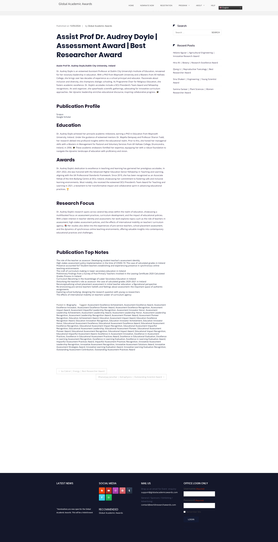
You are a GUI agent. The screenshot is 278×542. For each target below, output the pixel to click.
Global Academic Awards (75, 4)
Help (213, 5)
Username (194, 467)
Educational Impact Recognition (150, 342)
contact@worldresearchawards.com (158, 484)
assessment (84, 226)
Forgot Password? (192, 508)
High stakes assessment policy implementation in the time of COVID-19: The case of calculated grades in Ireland (110, 274)
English (225, 8)
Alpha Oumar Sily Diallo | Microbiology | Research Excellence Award (110, 435)
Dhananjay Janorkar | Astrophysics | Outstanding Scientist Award (130, 388)
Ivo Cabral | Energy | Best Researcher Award (83, 382)
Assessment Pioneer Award (125, 326)
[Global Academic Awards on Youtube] (109, 470)
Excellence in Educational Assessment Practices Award (92, 347)
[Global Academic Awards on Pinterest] (122, 470)
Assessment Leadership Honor (127, 323)
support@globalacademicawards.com (159, 471)
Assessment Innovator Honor (131, 321)
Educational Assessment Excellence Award (119, 334)
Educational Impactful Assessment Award (76, 344)
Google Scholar (63, 128)
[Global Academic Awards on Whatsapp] (109, 476)
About (199, 5)
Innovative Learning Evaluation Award (104, 357)
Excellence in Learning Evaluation (109, 350)
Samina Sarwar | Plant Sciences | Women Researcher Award (193, 102)
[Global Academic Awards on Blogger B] (102, 470)
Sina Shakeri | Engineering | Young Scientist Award (194, 92)
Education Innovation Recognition (92, 331)
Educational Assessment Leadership (86, 339)
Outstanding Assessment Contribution (75, 360)
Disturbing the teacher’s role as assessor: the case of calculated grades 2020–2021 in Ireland (101, 292)
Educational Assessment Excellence (80, 334)
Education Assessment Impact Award (118, 328)
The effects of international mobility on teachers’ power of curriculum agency (93, 305)
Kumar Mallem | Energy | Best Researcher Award (71, 433)
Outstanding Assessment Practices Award (115, 360)
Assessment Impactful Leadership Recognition (93, 321)
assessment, (62, 233)
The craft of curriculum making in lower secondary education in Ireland (91, 281)
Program (183, 5)
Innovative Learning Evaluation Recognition (145, 357)
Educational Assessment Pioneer (121, 339)
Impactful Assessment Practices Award (75, 352)
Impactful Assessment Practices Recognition (116, 352)
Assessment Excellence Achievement (105, 315)
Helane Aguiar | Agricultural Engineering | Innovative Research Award (194, 65)
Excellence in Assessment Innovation (115, 344)
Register (188, 506)
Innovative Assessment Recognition (97, 355)
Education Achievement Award (84, 328)
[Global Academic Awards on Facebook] (102, 476)
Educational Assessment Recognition (89, 342)
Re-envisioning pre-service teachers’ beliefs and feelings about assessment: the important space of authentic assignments (109, 299)
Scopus (59, 125)
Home (131, 5)
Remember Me (193, 491)
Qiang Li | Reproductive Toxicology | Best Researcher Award (193, 82)
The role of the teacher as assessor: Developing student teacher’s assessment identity (98, 271)
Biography (154, 20)
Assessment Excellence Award (138, 315)
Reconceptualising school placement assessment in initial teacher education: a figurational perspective (106, 295)
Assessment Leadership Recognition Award (90, 326)
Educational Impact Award (121, 342)
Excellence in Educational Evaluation (137, 347)
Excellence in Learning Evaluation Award (145, 350)
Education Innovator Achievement (125, 331)
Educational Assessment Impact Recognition (101, 336)
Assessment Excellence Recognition (133, 318)
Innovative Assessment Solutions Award (135, 355)
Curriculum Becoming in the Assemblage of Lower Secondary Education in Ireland (96, 289)
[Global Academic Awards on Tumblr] (129, 470)
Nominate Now (147, 5)
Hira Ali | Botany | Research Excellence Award (195, 73)
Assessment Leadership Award (96, 323)
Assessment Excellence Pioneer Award (96, 318)
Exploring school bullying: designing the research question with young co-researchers (98, 303)
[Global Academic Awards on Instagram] (116, 470)
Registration (166, 5)
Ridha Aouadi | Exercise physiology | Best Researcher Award (147, 435)
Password (194, 479)
